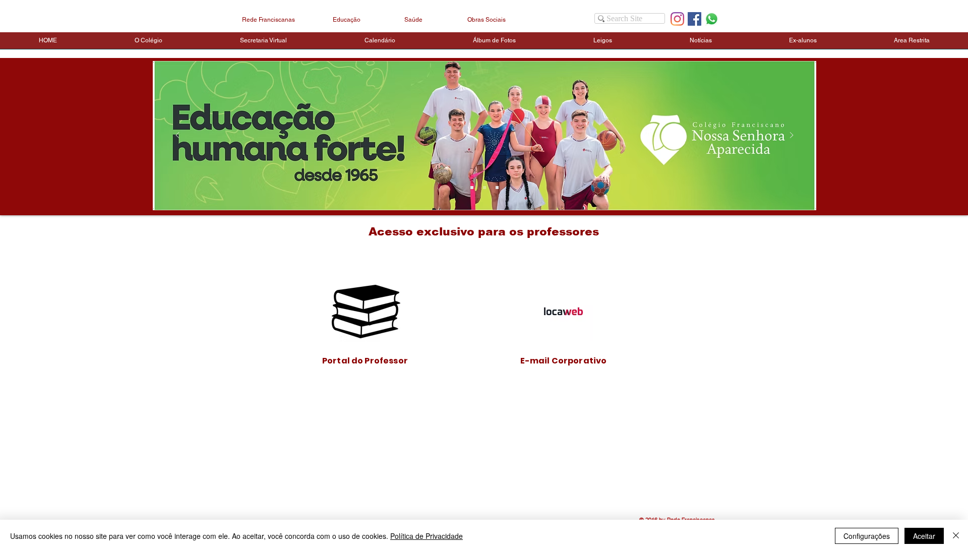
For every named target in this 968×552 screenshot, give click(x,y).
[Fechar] (956, 536)
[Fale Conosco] (711, 19)
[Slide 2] (484, 187)
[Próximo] (791, 136)
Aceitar (924, 536)
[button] (148, 43)
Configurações (866, 536)
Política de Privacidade (426, 536)
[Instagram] (677, 19)
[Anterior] (177, 136)
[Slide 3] (471, 187)
